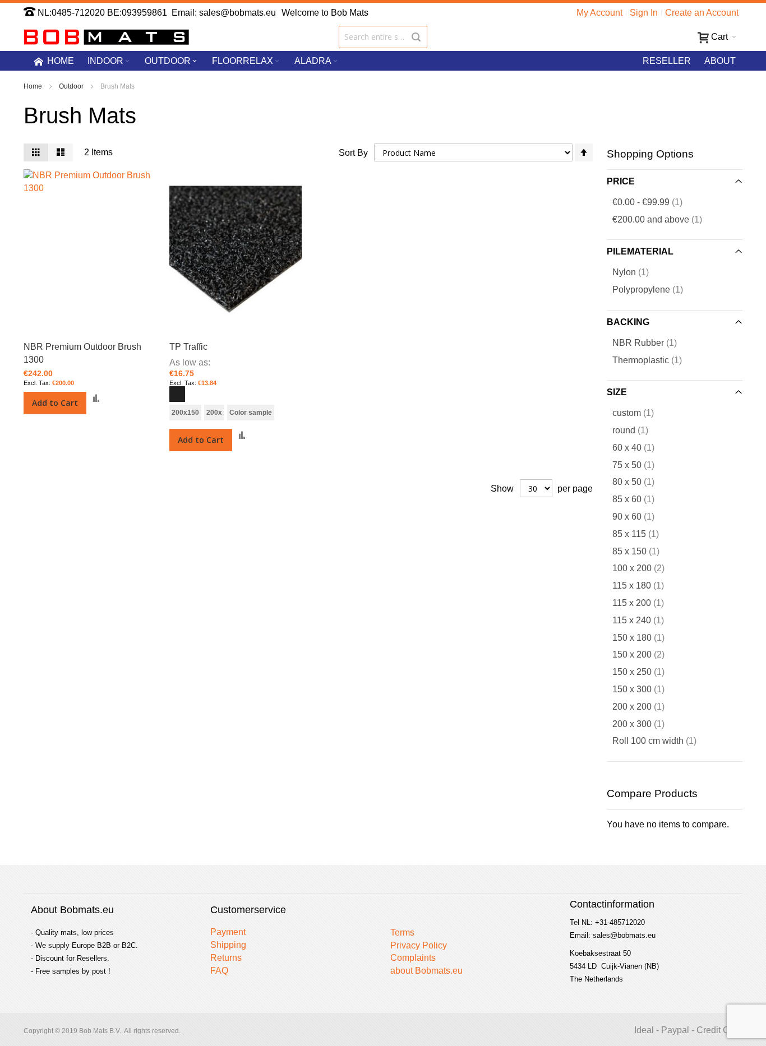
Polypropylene (654, 289)
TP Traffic (188, 346)
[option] (177, 394)
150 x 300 (645, 689)
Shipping (228, 945)
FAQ (219, 970)
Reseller (667, 61)
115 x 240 (644, 620)
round (637, 430)
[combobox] (383, 37)
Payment (228, 932)
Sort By (353, 153)
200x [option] (214, 412)
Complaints (413, 957)
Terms (402, 932)
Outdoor (72, 86)
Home (34, 86)
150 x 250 (645, 672)
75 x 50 (640, 465)
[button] (96, 398)
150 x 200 (647, 654)
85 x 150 (642, 551)
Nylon (637, 272)
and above (664, 219)
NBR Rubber (651, 342)
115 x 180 (644, 585)
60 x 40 (640, 447)
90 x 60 (640, 516)
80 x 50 (640, 481)
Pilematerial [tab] (640, 251)
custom (639, 413)
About (720, 61)
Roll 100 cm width (661, 740)
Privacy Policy (418, 945)
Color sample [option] (250, 412)
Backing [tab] (628, 322)
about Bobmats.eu (426, 970)
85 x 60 (640, 499)
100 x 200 (647, 568)
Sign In (644, 12)
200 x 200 (645, 706)
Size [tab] (617, 392)
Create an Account (702, 12)
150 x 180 (645, 637)
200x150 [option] (185, 412)
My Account (599, 12)
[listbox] (235, 395)
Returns (226, 957)
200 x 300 (645, 724)
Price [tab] (621, 181)
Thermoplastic (653, 360)
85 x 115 (642, 534)
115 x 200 (644, 603)
